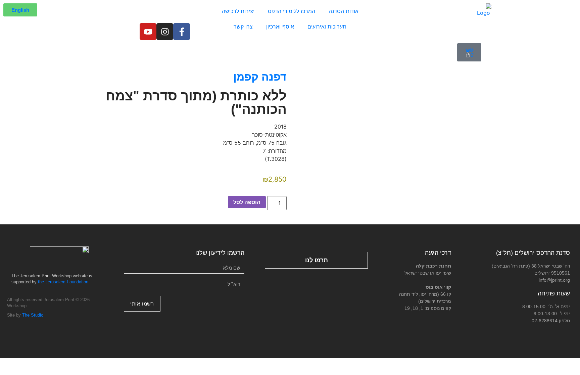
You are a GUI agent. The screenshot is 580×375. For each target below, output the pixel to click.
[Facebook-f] (181, 31)
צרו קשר (243, 26)
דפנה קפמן (260, 77)
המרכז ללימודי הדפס (291, 11)
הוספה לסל (246, 202)
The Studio (32, 315)
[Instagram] (164, 31)
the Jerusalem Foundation (63, 281)
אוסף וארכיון (280, 26)
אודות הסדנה (343, 11)
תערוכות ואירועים (326, 26)
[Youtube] (148, 31)
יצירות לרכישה (238, 11)
